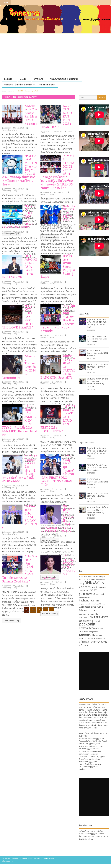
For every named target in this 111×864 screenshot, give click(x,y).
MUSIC (23, 79)
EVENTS (8, 79)
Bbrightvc (92, 580)
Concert (70, 131)
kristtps (103, 604)
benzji (81, 583)
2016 (81, 576)
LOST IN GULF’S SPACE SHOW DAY (69, 213)
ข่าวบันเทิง (38, 79)
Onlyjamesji (96, 621)
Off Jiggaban (47, 192)
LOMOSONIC (87, 607)
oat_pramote (85, 620)
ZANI (104, 639)
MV (96, 613)
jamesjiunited (84, 597)
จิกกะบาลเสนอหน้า (47, 85)
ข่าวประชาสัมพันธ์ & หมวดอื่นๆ (64, 79)
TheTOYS (82, 638)
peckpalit (87, 624)
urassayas (98, 639)
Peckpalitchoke (88, 628)
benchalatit (100, 580)
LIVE (80, 607)
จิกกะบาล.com (96, 764)
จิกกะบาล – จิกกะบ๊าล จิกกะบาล (18, 85)
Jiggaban (94, 766)
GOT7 (93, 590)
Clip (100, 582)
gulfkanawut (87, 594)
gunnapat (100, 594)
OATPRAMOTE (99, 617)
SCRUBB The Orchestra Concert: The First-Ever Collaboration (97, 338)
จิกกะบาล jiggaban (96, 738)
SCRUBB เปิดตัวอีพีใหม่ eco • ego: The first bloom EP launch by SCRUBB (97, 382)
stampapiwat (93, 632)
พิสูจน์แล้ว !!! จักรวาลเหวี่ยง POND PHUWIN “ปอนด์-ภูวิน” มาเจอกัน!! (97, 323)
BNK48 (90, 582)
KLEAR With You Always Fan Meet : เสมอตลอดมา (31, 114)
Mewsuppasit (89, 610)
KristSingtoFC (96, 604)
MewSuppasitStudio (86, 614)
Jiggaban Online (94, 751)
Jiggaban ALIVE (93, 748)
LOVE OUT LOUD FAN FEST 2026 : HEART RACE (97, 367)
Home (5, 2)
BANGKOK (83, 579)
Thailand (98, 635)
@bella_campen (89, 576)
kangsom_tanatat (85, 604)
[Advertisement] (55, 56)
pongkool (83, 631)
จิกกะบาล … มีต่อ (90, 728)
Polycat (101, 628)
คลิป (81, 641)
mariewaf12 (97, 607)
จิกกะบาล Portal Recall (97, 741)
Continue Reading (11, 621)
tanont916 (87, 635)
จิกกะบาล (88, 642)
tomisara (91, 638)
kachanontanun (89, 600)
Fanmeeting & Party (9, 130)
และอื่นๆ (82, 769)
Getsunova (84, 590)
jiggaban (7, 128)
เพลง (86, 645)
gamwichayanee (98, 587)
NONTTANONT (84, 618)
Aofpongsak (101, 576)
